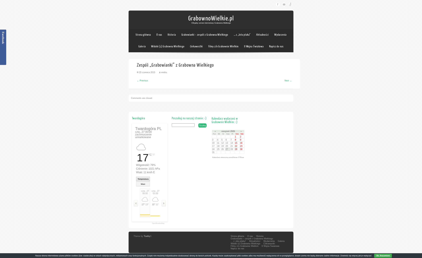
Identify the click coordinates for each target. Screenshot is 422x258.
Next (288, 80)
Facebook (277, 4)
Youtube (284, 4)
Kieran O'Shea (238, 157)
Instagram (290, 4)
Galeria (142, 46)
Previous (142, 80)
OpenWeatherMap (158, 223)
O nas (159, 34)
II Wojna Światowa (254, 46)
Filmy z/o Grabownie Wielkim (223, 46)
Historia (172, 34)
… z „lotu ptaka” (242, 34)
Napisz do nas (276, 46)
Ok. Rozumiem (383, 256)
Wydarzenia (280, 34)
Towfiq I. (148, 236)
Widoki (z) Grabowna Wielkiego (167, 46)
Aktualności (262, 34)
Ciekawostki (196, 46)
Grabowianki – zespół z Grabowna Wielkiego (204, 34)
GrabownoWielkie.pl (211, 18)
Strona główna (143, 34)
